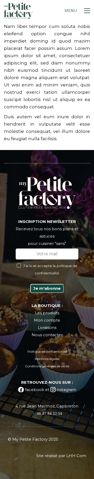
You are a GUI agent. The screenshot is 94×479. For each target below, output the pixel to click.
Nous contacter (47, 334)
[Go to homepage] (18, 11)
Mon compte (47, 320)
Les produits (47, 312)
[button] (77, 10)
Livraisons (47, 327)
